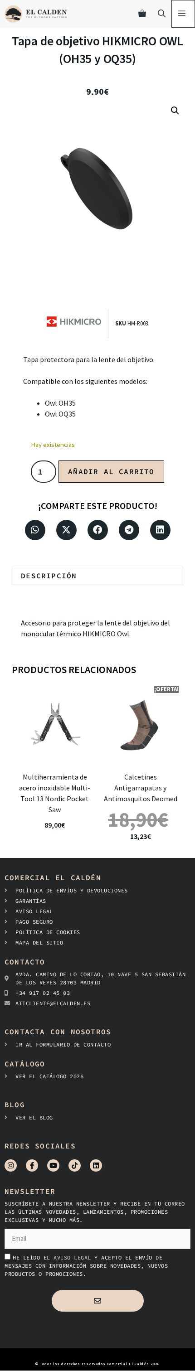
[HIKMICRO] (77, 323)
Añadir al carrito (111, 471)
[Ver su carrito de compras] (142, 13)
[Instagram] (11, 1165)
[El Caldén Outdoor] (36, 13)
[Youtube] (53, 1165)
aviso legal (74, 1257)
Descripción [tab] (49, 575)
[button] (175, 110)
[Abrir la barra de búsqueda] (161, 13)
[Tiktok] (74, 1165)
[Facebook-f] (32, 1165)
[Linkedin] (96, 1165)
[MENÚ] (183, 14)
